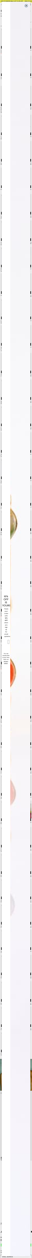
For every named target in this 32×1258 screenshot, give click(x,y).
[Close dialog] (26, 5)
